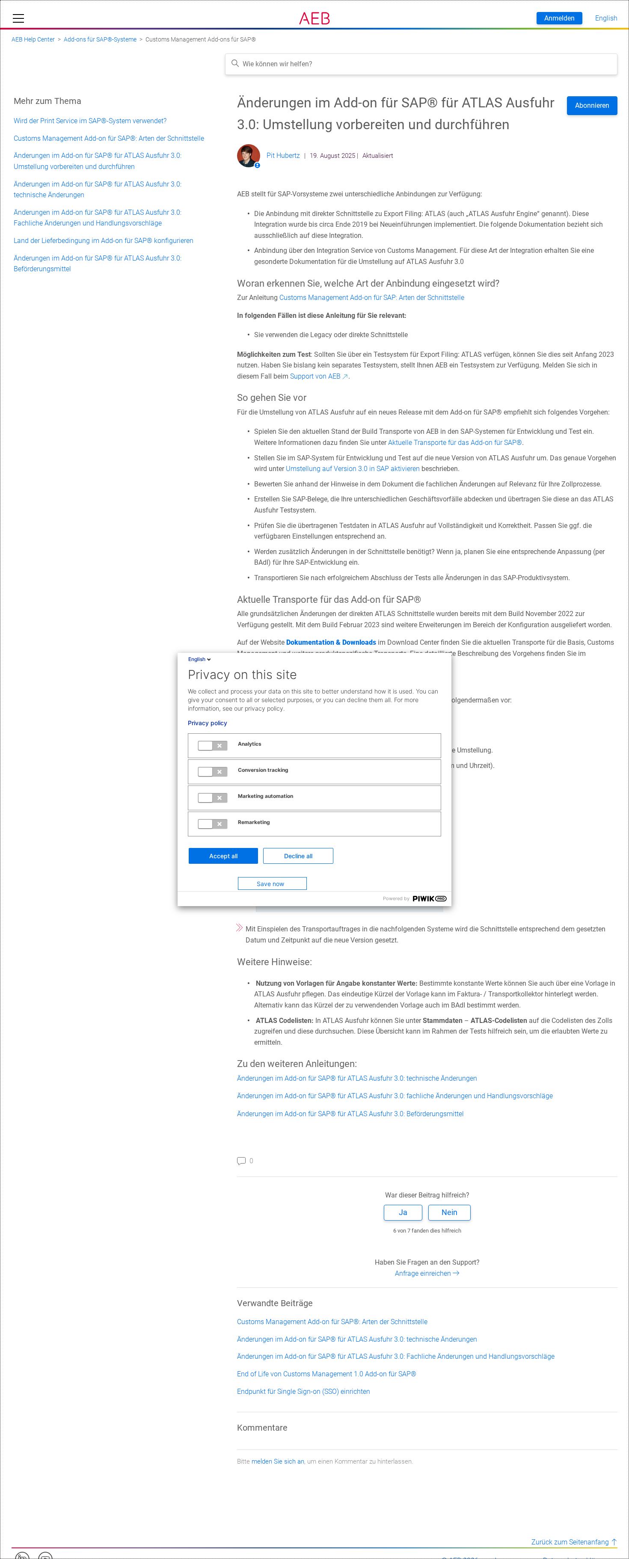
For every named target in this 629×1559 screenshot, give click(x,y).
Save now (270, 883)
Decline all (298, 856)
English (196, 659)
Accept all (223, 856)
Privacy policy (207, 723)
